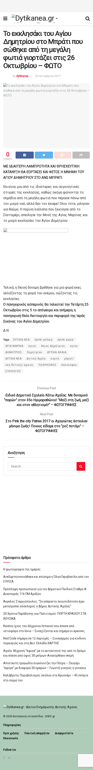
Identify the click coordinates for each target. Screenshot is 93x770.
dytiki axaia (66, 339)
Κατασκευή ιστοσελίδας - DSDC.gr (34, 716)
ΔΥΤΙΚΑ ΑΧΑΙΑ (56, 352)
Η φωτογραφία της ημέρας (22, 569)
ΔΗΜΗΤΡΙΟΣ (13, 352)
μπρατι (69, 358)
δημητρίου (34, 352)
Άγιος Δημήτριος (53, 346)
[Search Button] (81, 466)
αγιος (32, 346)
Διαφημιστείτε (64, 733)
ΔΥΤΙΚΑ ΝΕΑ (13, 358)
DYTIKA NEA (21, 339)
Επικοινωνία (10, 738)
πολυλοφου (69, 364)
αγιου (74, 346)
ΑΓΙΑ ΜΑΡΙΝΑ (14, 346)
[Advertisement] (46, 5)
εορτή (55, 358)
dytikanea (22, 76)
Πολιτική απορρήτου (37, 733)
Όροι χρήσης (11, 733)
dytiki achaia (44, 339)
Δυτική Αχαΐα (36, 358)
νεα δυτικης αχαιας (19, 364)
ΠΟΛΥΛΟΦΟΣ (47, 364)
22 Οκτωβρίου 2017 (48, 76)
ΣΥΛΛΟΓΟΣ (13, 371)
